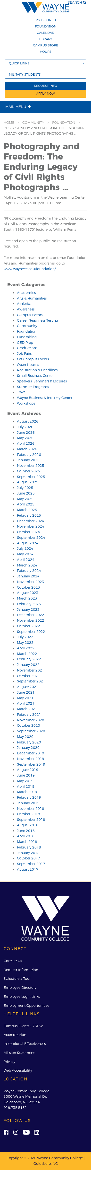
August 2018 (27, 825)
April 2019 (25, 786)
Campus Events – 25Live (23, 1026)
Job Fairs (24, 353)
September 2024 (31, 537)
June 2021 (26, 692)
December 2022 (30, 615)
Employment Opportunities (26, 1005)
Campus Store (45, 45)
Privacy (9, 1062)
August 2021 (27, 687)
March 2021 (27, 709)
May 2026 (25, 438)
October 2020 (28, 725)
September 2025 (31, 477)
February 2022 (29, 659)
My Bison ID (45, 20)
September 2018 (31, 819)
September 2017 (31, 864)
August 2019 (27, 770)
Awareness (25, 309)
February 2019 (29, 797)
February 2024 (29, 570)
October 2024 (28, 532)
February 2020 (29, 742)
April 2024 (25, 559)
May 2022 (25, 642)
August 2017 (27, 869)
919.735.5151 (15, 1107)
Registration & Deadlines (37, 370)
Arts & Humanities (32, 298)
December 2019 (30, 753)
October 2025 (28, 471)
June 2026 (26, 432)
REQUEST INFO (45, 86)
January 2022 (28, 665)
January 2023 (28, 609)
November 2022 (30, 620)
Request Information (21, 970)
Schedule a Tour (17, 978)
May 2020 (25, 736)
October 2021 (28, 676)
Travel (21, 392)
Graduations (27, 348)
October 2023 (28, 587)
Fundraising (27, 337)
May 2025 (25, 499)
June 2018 (26, 831)
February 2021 (29, 714)
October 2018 (28, 814)
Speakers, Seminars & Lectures (42, 381)
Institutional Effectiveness (25, 1044)
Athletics (24, 303)
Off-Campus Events (33, 359)
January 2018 (28, 853)
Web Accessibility (18, 1070)
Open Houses (28, 364)
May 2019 (25, 781)
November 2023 (30, 582)
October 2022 (28, 626)
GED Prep (25, 342)
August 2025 (27, 482)
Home (9, 122)
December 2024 (30, 521)
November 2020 (30, 720)
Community (33, 122)
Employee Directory (20, 987)
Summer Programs (33, 387)
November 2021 (30, 670)
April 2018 (25, 836)
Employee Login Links (22, 996)
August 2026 (27, 421)
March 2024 (27, 565)
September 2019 (31, 764)
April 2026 (25, 443)
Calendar (45, 33)
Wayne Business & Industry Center (44, 398)
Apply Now (45, 93)
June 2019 (26, 775)
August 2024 (27, 543)
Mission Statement (19, 1053)
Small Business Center (35, 375)
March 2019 (27, 792)
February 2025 (29, 515)
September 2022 (31, 631)
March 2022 (27, 654)
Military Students (25, 74)
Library (45, 39)
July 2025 (25, 488)
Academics (26, 293)
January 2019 (28, 803)
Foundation (45, 26)
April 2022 (25, 648)
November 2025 (30, 465)
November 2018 (30, 808)
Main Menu (15, 107)
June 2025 (26, 493)
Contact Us (13, 961)
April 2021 (25, 703)
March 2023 (27, 598)
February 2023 (29, 604)
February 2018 (29, 847)
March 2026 (27, 449)
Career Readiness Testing (37, 320)
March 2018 (27, 841)
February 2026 (29, 454)
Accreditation (15, 1035)
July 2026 (25, 427)
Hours (45, 51)
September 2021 (31, 681)
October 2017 (28, 858)
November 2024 (30, 526)
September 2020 (31, 731)
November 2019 (30, 759)
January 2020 (28, 747)
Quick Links (19, 63)
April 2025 (25, 504)
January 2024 (28, 576)
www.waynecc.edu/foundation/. (30, 269)
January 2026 (28, 460)
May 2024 (25, 554)
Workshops (26, 403)
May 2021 (25, 698)
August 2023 (27, 593)
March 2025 (27, 510)
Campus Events (29, 315)
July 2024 (25, 548)
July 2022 (25, 637)
